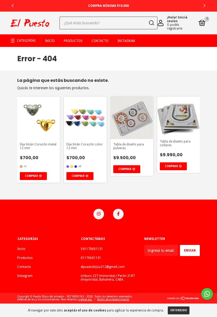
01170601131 (91, 258)
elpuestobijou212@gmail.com (103, 267)
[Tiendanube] (183, 299)
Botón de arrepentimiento (113, 299)
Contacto (100, 41)
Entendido (178, 310)
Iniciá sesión (177, 19)
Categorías (26, 40)
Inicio (50, 41)
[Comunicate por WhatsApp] (207, 294)
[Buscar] (151, 23)
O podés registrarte (174, 26)
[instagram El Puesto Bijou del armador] (98, 214)
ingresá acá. (85, 299)
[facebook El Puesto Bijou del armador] (118, 214)
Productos (73, 41)
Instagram (126, 41)
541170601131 (92, 249)
